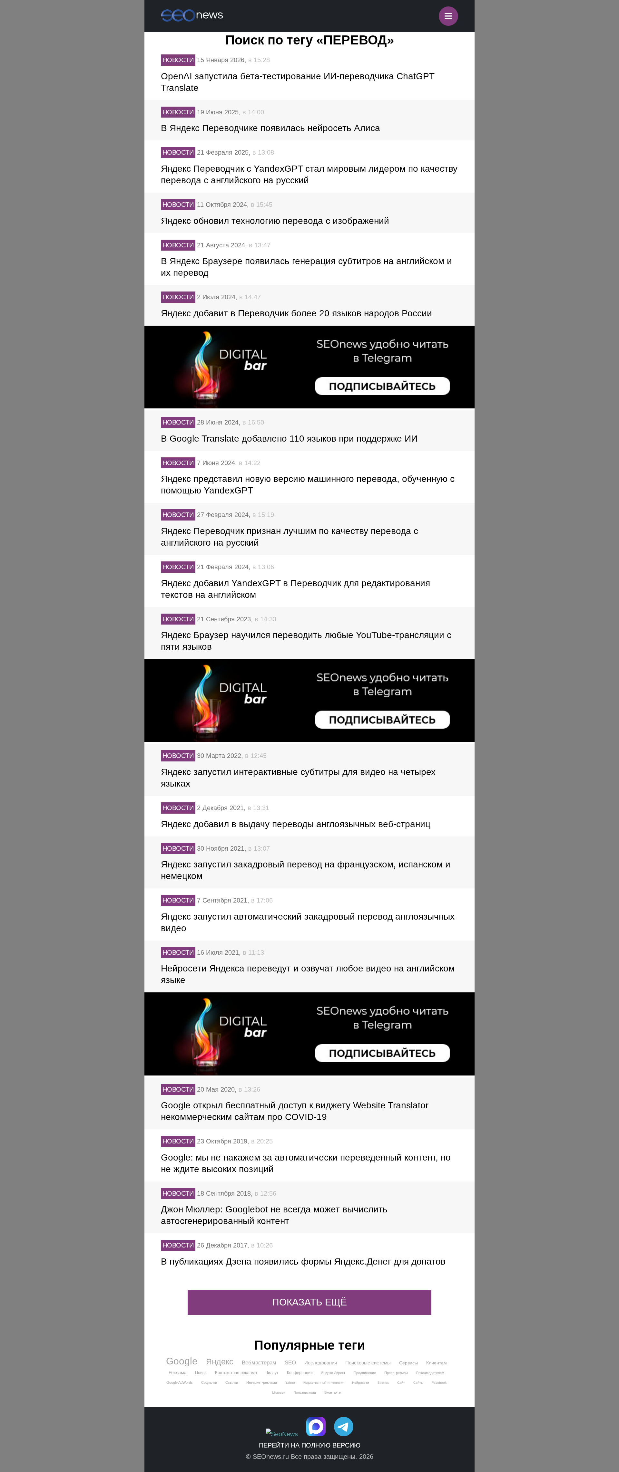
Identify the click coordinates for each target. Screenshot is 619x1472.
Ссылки (231, 1382)
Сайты (418, 1382)
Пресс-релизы (396, 1373)
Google (182, 1361)
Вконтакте (332, 1392)
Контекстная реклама (236, 1372)
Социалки (209, 1382)
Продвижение (365, 1373)
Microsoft (278, 1392)
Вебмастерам (259, 1363)
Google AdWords (179, 1382)
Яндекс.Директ (333, 1373)
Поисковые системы (368, 1362)
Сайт (401, 1382)
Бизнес (383, 1382)
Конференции (300, 1373)
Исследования (320, 1362)
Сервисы (408, 1362)
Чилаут (272, 1373)
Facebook (439, 1382)
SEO (290, 1363)
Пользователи (305, 1392)
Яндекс (219, 1361)
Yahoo (290, 1382)
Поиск (201, 1372)
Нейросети (360, 1382)
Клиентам (436, 1362)
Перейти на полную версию (309, 1445)
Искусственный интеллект (323, 1382)
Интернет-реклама (261, 1382)
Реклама (178, 1372)
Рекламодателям (430, 1373)
